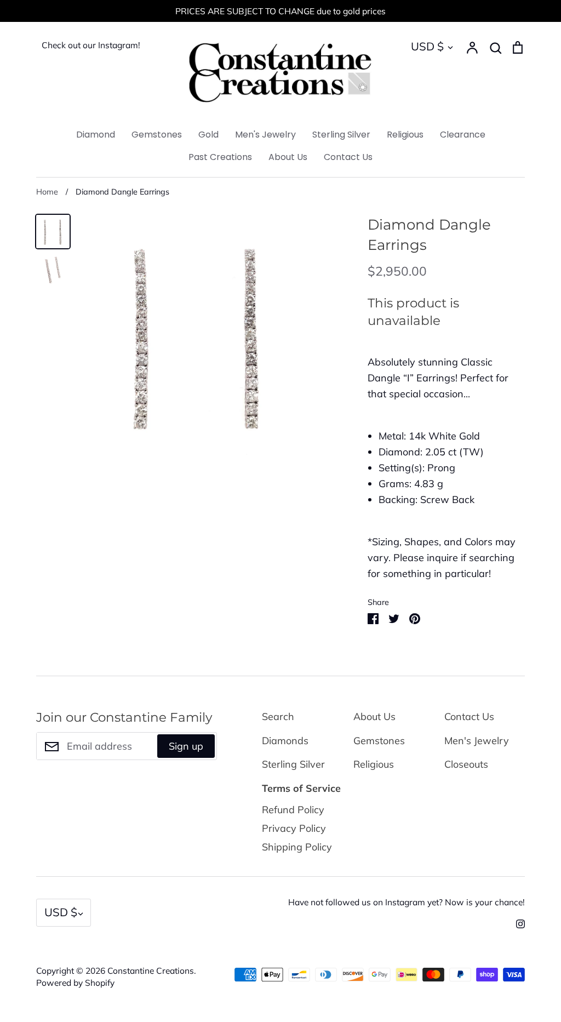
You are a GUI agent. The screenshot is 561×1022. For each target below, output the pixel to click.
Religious (405, 134)
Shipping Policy (297, 847)
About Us (287, 157)
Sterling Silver (341, 134)
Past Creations (220, 157)
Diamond (95, 134)
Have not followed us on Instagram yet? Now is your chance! (406, 902)
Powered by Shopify (75, 982)
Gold (208, 134)
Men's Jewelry (265, 134)
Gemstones (156, 134)
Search (278, 716)
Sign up (186, 746)
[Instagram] (516, 923)
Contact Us (348, 157)
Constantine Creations (150, 970)
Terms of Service (301, 788)
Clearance (462, 134)
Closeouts (466, 764)
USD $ (427, 46)
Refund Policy (293, 809)
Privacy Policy (294, 828)
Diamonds (285, 740)
